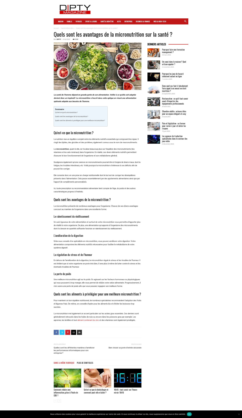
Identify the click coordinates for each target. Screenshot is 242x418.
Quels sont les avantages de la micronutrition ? (71, 116)
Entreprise (128, 21)
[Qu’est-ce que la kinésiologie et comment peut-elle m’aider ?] (97, 378)
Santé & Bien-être (107, 21)
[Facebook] (56, 332)
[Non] (239, 414)
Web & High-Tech (160, 21)
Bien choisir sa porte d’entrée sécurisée (125, 348)
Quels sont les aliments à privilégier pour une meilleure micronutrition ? (80, 120)
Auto (119, 21)
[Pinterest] (67, 332)
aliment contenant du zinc (88, 320)
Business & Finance (143, 21)
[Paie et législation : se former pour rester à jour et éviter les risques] (153, 126)
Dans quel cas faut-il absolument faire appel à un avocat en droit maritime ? (175, 88)
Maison (60, 21)
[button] (185, 21)
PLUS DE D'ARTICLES (85, 362)
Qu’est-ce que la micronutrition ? (66, 112)
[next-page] (59, 400)
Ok (189, 414)
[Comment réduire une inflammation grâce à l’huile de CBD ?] (67, 378)
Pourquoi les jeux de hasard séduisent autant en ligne (173, 75)
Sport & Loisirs (91, 21)
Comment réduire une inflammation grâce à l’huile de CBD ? (66, 392)
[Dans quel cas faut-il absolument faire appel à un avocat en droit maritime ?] (153, 89)
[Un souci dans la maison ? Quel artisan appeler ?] (153, 64)
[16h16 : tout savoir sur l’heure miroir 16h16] (127, 378)
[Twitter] (62, 332)
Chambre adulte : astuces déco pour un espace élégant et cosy (174, 112)
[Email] (73, 332)
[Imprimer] (79, 332)
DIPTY (59, 39)
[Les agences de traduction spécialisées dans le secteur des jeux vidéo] (153, 139)
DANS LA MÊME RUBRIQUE (64, 362)
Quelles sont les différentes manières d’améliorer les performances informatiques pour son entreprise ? (74, 350)
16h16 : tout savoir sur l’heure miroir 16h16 (125, 391)
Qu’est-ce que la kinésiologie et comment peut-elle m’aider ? (96, 391)
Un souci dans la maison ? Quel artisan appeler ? (174, 63)
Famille (69, 21)
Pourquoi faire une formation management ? (173, 51)
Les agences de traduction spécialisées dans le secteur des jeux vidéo (174, 139)
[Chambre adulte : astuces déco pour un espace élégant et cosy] (153, 114)
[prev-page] (55, 400)
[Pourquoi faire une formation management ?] (153, 52)
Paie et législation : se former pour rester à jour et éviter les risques (174, 126)
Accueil (56, 28)
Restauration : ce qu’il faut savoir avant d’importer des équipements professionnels (175, 101)
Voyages (79, 21)
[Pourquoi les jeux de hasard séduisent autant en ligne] (153, 77)
